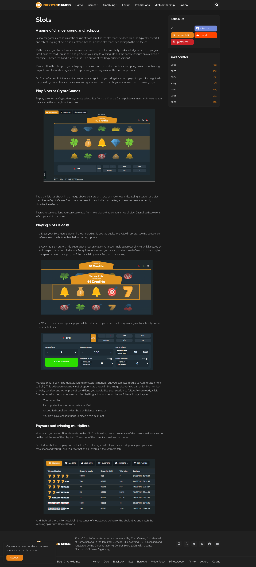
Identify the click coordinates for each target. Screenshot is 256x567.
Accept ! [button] (15, 557)
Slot (130, 561)
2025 (194, 71)
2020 (194, 101)
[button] (217, 5)
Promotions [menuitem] (142, 5)
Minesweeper (176, 561)
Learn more (32, 550)
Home (96, 561)
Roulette (142, 561)
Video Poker (158, 561)
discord (205, 28)
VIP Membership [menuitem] (164, 5)
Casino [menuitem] (184, 5)
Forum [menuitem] (126, 5)
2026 (194, 64)
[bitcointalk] (186, 544)
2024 (194, 77)
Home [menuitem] (79, 5)
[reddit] (202, 544)
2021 (194, 95)
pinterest (182, 42)
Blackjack (118, 561)
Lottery (204, 561)
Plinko (192, 561)
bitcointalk (182, 35)
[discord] (179, 544)
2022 (194, 89)
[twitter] (194, 544)
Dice (106, 561)
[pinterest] (209, 544)
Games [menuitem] (92, 5)
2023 (194, 83)
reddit (204, 35)
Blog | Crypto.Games (68, 561)
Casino (216, 561)
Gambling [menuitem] (109, 5)
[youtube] (217, 544)
